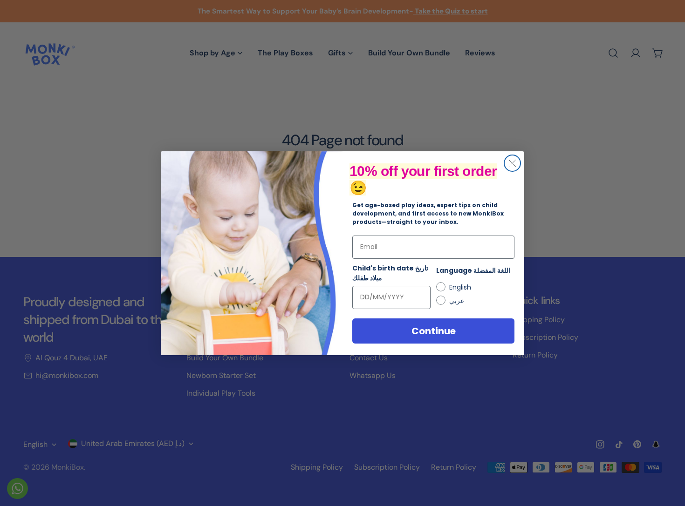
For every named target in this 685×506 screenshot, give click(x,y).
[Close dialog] (512, 163)
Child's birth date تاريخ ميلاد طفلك (390, 273)
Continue (433, 330)
